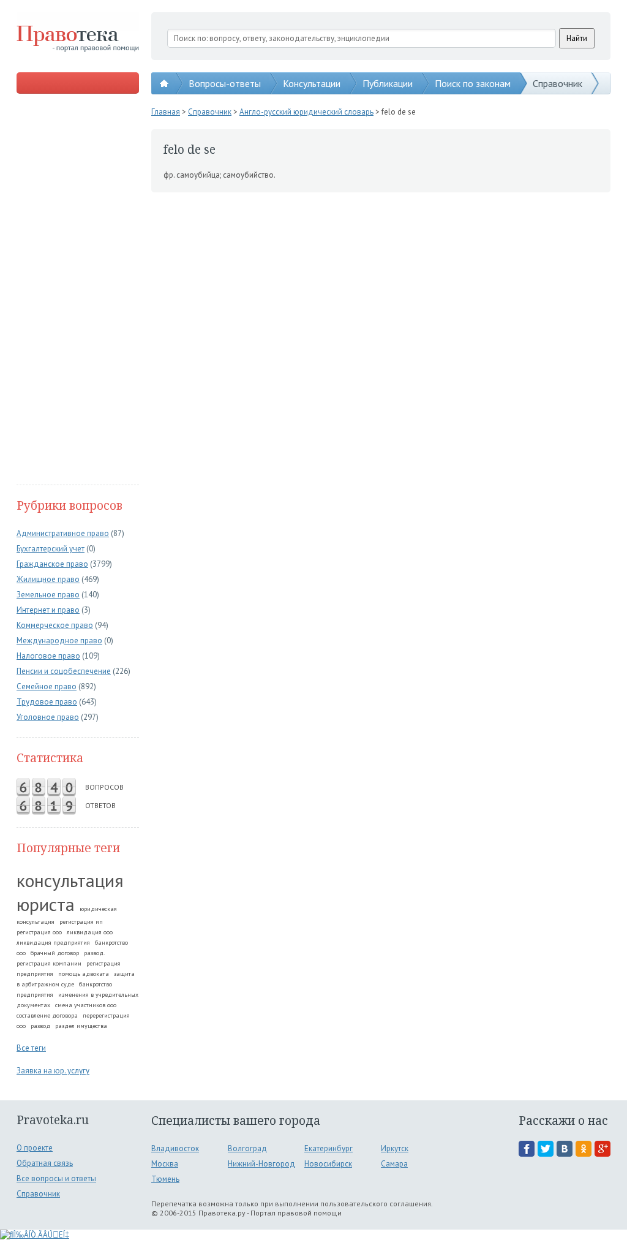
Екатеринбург (328, 1148)
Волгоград (247, 1148)
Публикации (387, 83)
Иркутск (394, 1148)
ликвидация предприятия (53, 943)
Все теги (31, 1048)
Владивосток (175, 1148)
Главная (165, 112)
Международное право (59, 640)
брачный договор (55, 953)
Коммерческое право (55, 625)
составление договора (47, 1015)
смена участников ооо (85, 1005)
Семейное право (47, 686)
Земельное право (48, 594)
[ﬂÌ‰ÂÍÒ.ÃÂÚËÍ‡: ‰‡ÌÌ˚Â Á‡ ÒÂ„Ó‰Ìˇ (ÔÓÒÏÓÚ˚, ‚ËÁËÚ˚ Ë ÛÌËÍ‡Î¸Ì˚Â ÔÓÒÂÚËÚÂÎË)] (34, 1235)
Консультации (311, 83)
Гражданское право (52, 564)
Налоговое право (48, 656)
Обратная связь (45, 1163)
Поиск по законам (473, 83)
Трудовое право (47, 702)
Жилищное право (48, 579)
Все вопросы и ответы (56, 1178)
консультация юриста (70, 892)
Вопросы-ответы (225, 83)
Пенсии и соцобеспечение (64, 671)
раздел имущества (81, 1026)
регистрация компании (49, 963)
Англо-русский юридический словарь (306, 112)
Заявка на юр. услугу (53, 1070)
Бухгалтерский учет (50, 548)
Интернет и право (48, 610)
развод (40, 1026)
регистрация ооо (39, 932)
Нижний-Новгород (261, 1164)
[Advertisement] (78, 290)
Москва (164, 1164)
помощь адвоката (83, 974)
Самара (394, 1164)
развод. (94, 953)
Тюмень (165, 1179)
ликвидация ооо (90, 932)
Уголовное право (48, 717)
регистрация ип (81, 922)
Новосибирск (328, 1164)
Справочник (557, 83)
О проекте (35, 1148)
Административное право (63, 533)
